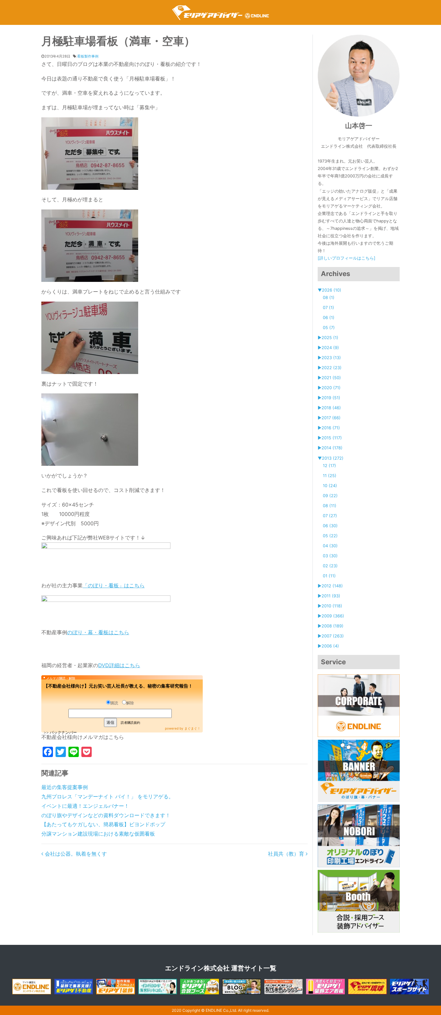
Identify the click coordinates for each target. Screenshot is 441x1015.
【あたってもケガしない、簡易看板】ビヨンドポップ (103, 824)
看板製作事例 (87, 56)
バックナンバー (63, 732)
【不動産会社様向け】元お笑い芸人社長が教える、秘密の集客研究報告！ (118, 686)
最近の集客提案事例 (64, 787)
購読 (114, 702)
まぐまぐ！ (192, 728)
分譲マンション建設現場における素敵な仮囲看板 (98, 833)
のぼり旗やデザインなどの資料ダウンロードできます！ (105, 815)
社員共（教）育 (287, 853)
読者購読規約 (130, 722)
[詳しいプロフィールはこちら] (346, 258)
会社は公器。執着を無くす (75, 853)
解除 (130, 702)
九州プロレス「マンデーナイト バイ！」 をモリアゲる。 (107, 796)
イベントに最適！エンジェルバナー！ (85, 806)
